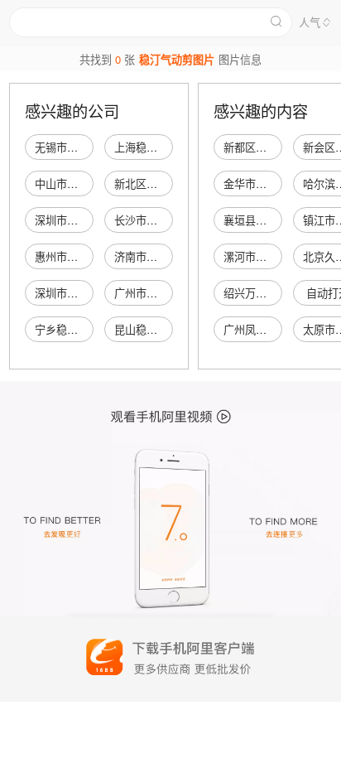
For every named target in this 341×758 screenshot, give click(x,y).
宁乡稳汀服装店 (72, 329)
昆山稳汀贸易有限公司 (168, 329)
